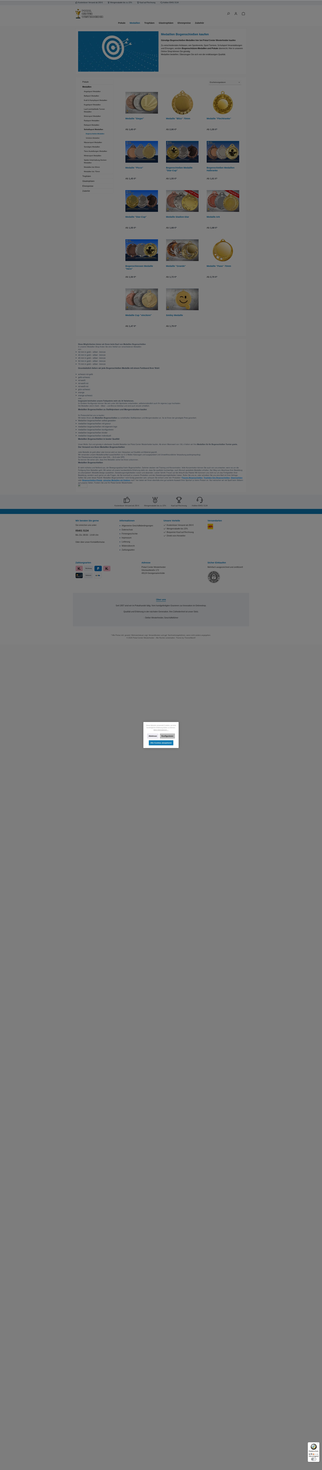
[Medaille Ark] (223, 201)
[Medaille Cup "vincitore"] (141, 299)
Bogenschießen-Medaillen (95, 134)
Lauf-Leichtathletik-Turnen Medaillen (94, 110)
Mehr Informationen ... (161, 730)
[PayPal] (98, 568)
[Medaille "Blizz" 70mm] (182, 102)
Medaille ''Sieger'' (134, 118)
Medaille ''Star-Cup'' (136, 217)
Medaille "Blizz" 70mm (178, 118)
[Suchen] (228, 13)
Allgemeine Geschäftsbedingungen (137, 526)
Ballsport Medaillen (91, 96)
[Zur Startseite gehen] (103, 14)
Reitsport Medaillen (91, 125)
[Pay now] (79, 568)
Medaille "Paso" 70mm (219, 266)
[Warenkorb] (243, 13)
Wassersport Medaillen (93, 142)
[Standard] (210, 526)
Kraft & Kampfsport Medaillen (95, 100)
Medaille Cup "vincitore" (138, 315)
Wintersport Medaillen (92, 156)
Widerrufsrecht (128, 546)
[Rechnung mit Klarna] (107, 568)
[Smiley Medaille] (182, 299)
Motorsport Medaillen (92, 116)
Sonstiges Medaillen (92, 147)
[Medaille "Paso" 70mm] (223, 250)
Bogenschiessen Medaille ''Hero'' (139, 267)
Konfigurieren (167, 736)
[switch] (313, 1459)
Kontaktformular (97, 542)
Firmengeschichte (130, 534)
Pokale (85, 82)
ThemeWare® (189, 638)
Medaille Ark (213, 217)
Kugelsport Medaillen (92, 105)
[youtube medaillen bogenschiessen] (82, 486)
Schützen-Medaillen (92, 138)
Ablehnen (153, 736)
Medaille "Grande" (176, 266)
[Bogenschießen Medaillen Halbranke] (223, 151)
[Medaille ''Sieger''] (141, 102)
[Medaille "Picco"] (141, 151)
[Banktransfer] (97, 575)
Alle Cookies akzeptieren (161, 743)
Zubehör (86, 191)
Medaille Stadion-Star (177, 217)
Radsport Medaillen (91, 121)
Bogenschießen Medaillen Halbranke (220, 169)
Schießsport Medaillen (93, 129)
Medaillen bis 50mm (92, 167)
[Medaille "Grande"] (182, 250)
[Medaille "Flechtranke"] (223, 102)
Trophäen (86, 176)
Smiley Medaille (174, 315)
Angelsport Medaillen (92, 91)
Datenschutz (127, 530)
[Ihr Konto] (236, 13)
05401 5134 (82, 530)
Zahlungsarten (128, 550)
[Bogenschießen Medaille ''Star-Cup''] (182, 151)
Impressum (126, 538)
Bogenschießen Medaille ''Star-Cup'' (179, 169)
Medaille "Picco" (134, 167)
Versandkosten (154, 635)
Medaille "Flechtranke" (219, 118)
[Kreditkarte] (79, 575)
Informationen (127, 520)
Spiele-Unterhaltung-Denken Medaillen (95, 161)
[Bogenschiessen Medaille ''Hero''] (141, 250)
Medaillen (86, 87)
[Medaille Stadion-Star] (182, 201)
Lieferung (126, 542)
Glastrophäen (88, 181)
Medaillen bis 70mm (92, 171)
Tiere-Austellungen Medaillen (95, 151)
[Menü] (317, 1443)
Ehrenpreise (87, 186)
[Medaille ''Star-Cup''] (141, 201)
